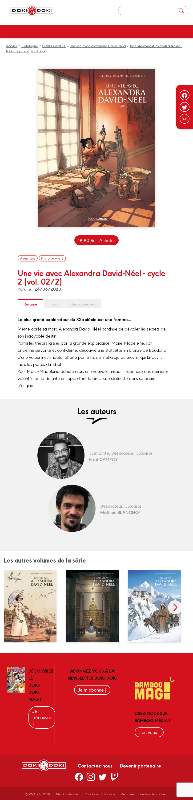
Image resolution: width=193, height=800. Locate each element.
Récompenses (82, 303)
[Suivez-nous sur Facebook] (184, 95)
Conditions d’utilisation (100, 794)
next (175, 607)
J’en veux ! (149, 732)
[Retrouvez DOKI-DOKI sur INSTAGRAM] (91, 776)
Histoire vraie (52, 258)
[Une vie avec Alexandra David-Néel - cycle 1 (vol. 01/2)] (157, 606)
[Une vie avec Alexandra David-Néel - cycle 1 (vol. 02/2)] (95, 606)
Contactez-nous (95, 765)
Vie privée (127, 794)
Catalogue (29, 45)
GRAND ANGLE (54, 45)
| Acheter (96, 240)
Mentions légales (67, 794)
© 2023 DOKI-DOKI (37, 794)
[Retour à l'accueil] (32, 10)
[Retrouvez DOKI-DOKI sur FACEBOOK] (79, 776)
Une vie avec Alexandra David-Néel (98, 45)
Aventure (27, 258)
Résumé (30, 303)
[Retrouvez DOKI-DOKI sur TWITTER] (102, 776)
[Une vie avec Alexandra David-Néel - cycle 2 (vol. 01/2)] (33, 606)
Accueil (11, 45)
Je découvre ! (41, 717)
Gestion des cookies (153, 794)
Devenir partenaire (140, 765)
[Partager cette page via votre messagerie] (184, 118)
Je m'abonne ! (92, 689)
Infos (53, 303)
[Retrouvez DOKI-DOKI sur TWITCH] (114, 776)
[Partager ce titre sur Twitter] (184, 107)
